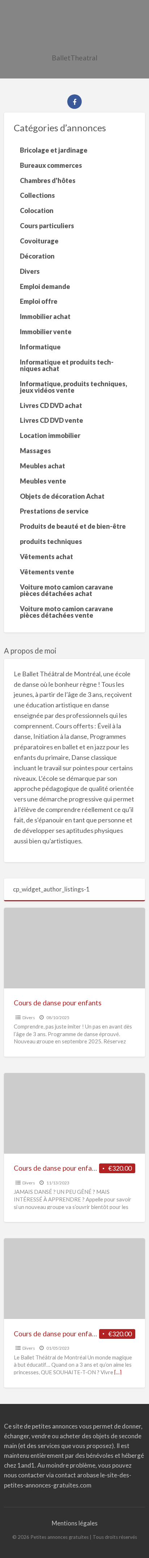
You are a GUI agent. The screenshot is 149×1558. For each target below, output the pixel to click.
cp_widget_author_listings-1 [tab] (51, 889)
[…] (118, 1372)
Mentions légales (75, 1523)
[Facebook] (74, 101)
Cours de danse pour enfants (58, 1003)
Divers (28, 1017)
